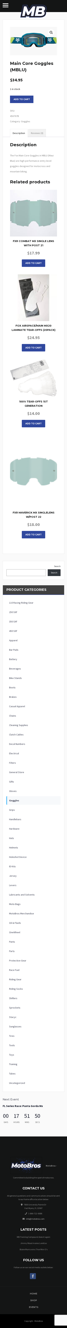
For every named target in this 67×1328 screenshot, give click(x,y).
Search (57, 566)
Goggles (25, 121)
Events (33, 1307)
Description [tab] (19, 133)
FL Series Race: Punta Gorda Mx (23, 1106)
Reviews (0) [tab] (37, 133)
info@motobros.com (35, 1218)
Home (33, 1293)
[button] (51, 32)
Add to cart (22, 99)
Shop (33, 1300)
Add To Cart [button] (33, 263)
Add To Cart (33, 423)
